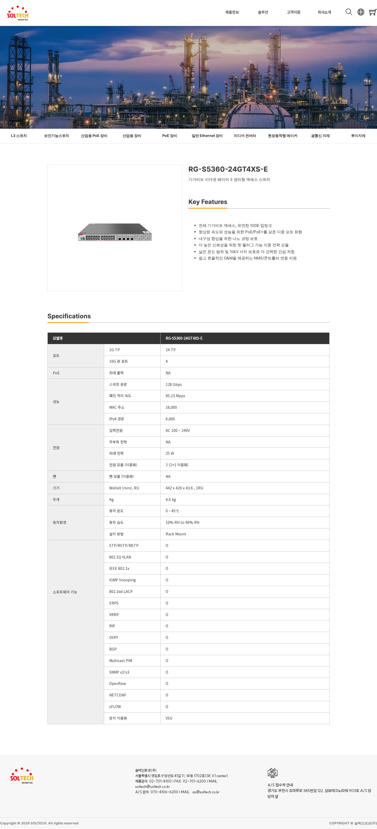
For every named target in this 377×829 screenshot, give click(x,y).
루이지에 (358, 135)
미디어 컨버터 (245, 135)
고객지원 (293, 12)
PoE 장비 (169, 135)
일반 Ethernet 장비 (207, 135)
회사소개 (324, 12)
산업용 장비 (132, 135)
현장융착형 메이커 (282, 135)
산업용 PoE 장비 (94, 135)
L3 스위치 (19, 135)
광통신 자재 (320, 135)
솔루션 (263, 12)
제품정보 (232, 12)
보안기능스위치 (56, 135)
